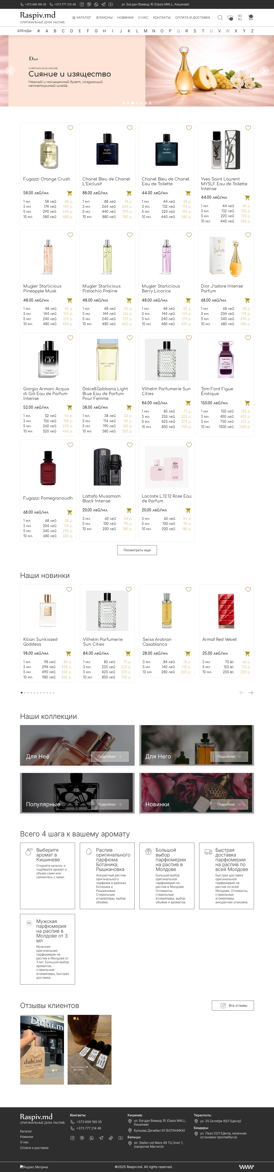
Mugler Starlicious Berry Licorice (161, 288)
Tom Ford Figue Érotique (217, 391)
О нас (143, 17)
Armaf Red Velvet (219, 639)
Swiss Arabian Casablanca (157, 642)
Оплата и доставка (192, 17)
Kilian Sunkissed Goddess (40, 642)
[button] (123, 103)
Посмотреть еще (137, 550)
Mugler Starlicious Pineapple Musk (42, 288)
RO (240, 15)
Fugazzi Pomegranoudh (48, 498)
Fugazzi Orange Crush (46, 179)
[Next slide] (264, 71)
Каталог (26, 1131)
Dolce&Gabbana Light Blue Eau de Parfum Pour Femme (105, 394)
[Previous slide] (10, 71)
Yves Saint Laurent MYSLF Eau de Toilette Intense (224, 184)
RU (240, 19)
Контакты (161, 17)
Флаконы (104, 17)
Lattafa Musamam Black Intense (101, 498)
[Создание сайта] (246, 1167)
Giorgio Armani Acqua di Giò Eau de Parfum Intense (46, 394)
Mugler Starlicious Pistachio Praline (101, 288)
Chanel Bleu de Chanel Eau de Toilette (165, 181)
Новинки (125, 17)
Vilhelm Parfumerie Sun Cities (103, 642)
